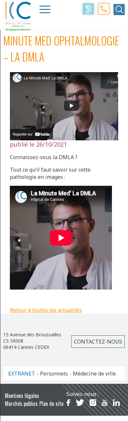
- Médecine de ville (93, 373)
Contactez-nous (98, 341)
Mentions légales (22, 396)
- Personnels (52, 373)
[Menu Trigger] (45, 9)
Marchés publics (21, 403)
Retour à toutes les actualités (46, 310)
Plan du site (51, 403)
